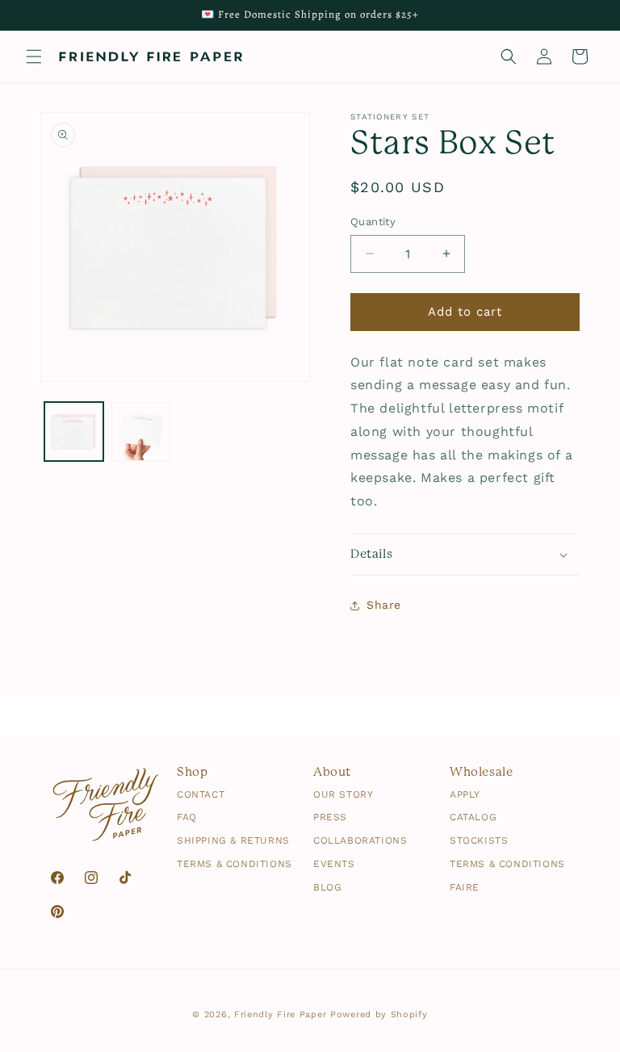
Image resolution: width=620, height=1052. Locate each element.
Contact (200, 795)
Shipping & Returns (233, 841)
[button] (34, 56)
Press (330, 817)
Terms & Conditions (234, 864)
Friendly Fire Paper (280, 1014)
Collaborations (360, 841)
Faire (465, 887)
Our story (343, 795)
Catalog (473, 817)
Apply (465, 795)
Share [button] (384, 604)
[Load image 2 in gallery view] (140, 431)
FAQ (187, 817)
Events (334, 864)
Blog (327, 887)
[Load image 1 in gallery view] (73, 431)
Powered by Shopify (379, 1014)
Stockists (479, 841)
